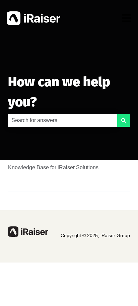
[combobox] (62, 120)
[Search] (123, 120)
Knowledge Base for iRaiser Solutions (53, 167)
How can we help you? (59, 92)
